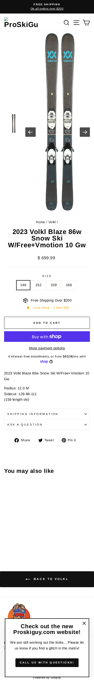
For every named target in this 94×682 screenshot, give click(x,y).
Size (47, 275)
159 (54, 285)
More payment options (47, 348)
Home (40, 222)
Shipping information (33, 413)
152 (38, 285)
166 (69, 285)
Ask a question (25, 424)
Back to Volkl (50, 579)
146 (23, 285)
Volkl (52, 222)
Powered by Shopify (47, 677)
